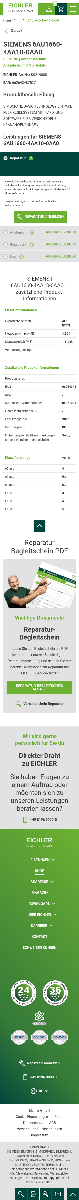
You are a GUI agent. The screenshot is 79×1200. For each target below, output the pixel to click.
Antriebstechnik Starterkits (24, 65)
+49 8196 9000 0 (43, 1077)
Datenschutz (33, 1123)
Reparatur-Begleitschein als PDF (39, 687)
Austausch (21, 232)
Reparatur (21, 158)
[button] (49, 9)
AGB (52, 1123)
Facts (59, 1117)
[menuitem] (39, 526)
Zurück (16, 31)
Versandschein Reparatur (43, 704)
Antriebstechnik (33, 59)
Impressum (39, 1135)
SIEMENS (10, 59)
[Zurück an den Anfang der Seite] (39, 526)
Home (7, 20)
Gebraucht (21, 244)
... (19, 20)
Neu (16, 256)
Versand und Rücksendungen (39, 1129)
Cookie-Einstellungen (32, 1117)
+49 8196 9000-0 (43, 820)
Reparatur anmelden (43, 1063)
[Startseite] (20, 7)
